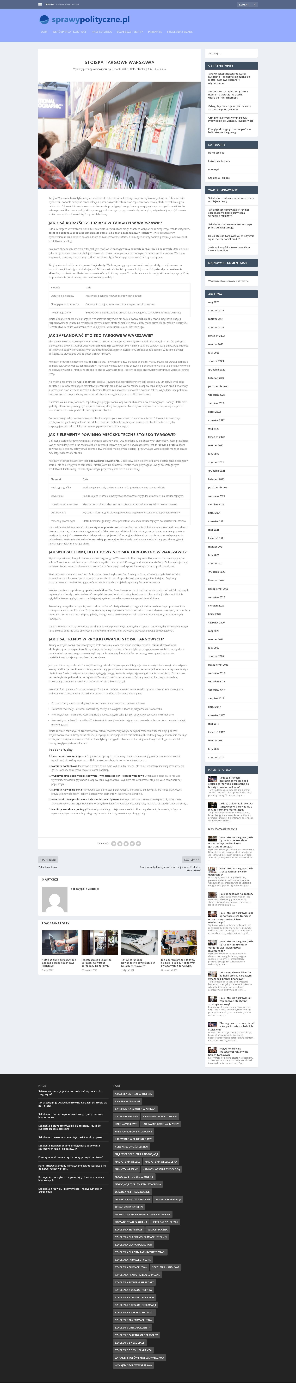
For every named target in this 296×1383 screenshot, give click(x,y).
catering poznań (126, 1116)
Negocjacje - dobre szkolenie (134, 1176)
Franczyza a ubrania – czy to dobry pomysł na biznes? (70, 1157)
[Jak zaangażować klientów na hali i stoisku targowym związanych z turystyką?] (179, 942)
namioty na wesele (127, 1161)
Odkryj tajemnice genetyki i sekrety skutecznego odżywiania (229, 107)
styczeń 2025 (216, 310)
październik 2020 (218, 588)
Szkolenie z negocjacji (130, 1342)
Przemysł (155, 32)
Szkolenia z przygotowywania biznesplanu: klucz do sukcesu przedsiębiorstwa (69, 1127)
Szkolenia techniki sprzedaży (134, 1282)
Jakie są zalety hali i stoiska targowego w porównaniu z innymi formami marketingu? (230, 806)
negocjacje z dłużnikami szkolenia (138, 1184)
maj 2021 (213, 529)
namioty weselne (126, 1169)
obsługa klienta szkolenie (132, 1191)
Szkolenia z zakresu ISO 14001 (134, 1312)
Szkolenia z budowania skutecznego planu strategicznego (230, 226)
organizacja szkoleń (129, 1207)
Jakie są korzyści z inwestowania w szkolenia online (229, 249)
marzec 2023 (215, 344)
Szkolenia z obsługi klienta (133, 1289)
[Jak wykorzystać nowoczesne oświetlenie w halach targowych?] (139, 942)
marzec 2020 (215, 639)
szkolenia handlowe (165, 1267)
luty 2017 (213, 749)
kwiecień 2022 (216, 437)
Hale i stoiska (102, 32)
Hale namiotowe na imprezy (68, 756)
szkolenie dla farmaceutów (133, 1320)
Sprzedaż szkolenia (165, 1222)
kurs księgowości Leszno (131, 1146)
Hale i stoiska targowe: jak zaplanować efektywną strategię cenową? (229, 1001)
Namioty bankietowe (64, 766)
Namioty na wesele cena (66, 789)
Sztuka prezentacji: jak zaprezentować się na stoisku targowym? (70, 1092)
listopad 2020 (216, 580)
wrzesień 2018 (216, 681)
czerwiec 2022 (216, 420)
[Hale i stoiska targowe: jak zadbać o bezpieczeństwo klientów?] (60, 942)
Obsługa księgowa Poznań (132, 1199)
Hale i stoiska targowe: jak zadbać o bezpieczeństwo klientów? (59, 962)
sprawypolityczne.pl (100, 69)
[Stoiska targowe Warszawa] (119, 135)
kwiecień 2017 (216, 732)
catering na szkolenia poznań (135, 1109)
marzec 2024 (215, 318)
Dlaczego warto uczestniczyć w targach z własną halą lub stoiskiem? (231, 1026)
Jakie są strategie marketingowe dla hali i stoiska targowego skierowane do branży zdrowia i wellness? (228, 782)
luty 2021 (213, 555)
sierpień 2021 (216, 504)
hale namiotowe (126, 1124)
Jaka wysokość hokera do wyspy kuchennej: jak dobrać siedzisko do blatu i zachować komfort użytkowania (229, 78)
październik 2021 (218, 487)
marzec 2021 (215, 546)
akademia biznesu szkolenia (133, 1093)
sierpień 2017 (216, 698)
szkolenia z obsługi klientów (134, 1297)
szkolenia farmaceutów (131, 1267)
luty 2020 (213, 647)
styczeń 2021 (216, 563)
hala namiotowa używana (160, 1116)
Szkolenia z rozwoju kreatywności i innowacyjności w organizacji (70, 1190)
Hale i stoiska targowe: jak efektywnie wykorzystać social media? (231, 237)
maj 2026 (213, 302)
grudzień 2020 (216, 571)
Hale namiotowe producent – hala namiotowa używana (85, 799)
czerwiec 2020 (216, 622)
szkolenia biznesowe (129, 1229)
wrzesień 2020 (216, 597)
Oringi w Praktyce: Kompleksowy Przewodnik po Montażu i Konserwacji (231, 119)
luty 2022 (213, 454)
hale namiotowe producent (133, 1131)
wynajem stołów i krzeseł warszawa (139, 1357)
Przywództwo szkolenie (131, 1222)
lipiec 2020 (214, 614)
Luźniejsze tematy (130, 32)
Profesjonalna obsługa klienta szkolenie (142, 1214)
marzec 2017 (215, 740)
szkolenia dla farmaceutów (133, 1244)
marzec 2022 (215, 445)
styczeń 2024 (216, 327)
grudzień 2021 (216, 470)
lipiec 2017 (214, 706)
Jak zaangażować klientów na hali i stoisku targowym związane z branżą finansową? (230, 975)
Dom (44, 32)
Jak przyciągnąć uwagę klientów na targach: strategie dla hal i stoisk (73, 1104)
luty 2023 (213, 352)
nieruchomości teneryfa (222, 828)
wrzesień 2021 (216, 496)
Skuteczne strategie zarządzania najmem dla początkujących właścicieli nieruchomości (228, 94)
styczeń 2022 (216, 462)
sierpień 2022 (216, 403)
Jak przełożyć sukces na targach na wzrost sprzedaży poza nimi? (97, 962)
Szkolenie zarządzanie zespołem (136, 1335)
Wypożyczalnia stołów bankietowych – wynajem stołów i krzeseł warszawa (97, 775)
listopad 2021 (216, 479)
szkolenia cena (157, 1229)
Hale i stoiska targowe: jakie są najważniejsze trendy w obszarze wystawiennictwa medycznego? (230, 917)
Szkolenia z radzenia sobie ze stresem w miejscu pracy (231, 199)
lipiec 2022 (214, 411)
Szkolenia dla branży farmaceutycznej (141, 1237)
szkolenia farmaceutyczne (133, 1259)
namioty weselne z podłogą (161, 1169)
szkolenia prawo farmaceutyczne (137, 1274)
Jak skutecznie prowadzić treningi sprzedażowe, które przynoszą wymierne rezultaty (228, 212)
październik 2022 (218, 386)
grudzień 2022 (216, 369)
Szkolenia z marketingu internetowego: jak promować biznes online (71, 1115)
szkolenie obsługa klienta (132, 1327)
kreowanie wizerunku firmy (133, 1139)
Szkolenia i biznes (180, 32)
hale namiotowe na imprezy (160, 1124)
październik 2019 (218, 664)
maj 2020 (213, 631)
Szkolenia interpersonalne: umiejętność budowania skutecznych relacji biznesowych (69, 1147)
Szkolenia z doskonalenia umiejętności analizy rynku (70, 1137)
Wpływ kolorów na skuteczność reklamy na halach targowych (228, 1051)
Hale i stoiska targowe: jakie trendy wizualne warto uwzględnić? (230, 871)
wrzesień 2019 (216, 673)
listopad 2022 (216, 378)
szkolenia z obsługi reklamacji (135, 1305)
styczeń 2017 (216, 757)
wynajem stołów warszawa (133, 1365)
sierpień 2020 (216, 605)
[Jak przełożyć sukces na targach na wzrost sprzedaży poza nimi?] (100, 942)
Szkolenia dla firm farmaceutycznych (140, 1252)
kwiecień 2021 (216, 538)
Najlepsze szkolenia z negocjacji (136, 1154)
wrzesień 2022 (216, 394)
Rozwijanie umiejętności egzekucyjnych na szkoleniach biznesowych (71, 1178)
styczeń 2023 (216, 361)
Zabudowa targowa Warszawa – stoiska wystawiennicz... (87, 4)
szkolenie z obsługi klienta (133, 1350)
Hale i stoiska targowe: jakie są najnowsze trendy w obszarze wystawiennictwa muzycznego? (230, 946)
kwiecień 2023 (216, 335)
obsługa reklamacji (168, 1199)
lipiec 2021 (214, 512)
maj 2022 (213, 428)
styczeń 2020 (216, 656)
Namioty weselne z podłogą (68, 809)
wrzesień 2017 (216, 690)
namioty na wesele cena (161, 1161)
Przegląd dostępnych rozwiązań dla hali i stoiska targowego (229, 131)
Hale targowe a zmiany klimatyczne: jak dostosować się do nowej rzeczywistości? (72, 1167)
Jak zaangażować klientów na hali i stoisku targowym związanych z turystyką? (178, 962)
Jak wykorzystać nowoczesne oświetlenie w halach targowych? (138, 962)
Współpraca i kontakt (70, 32)
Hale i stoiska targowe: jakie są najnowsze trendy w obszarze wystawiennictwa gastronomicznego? (230, 842)
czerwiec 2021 (216, 521)
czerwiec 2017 (216, 715)
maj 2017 (213, 723)
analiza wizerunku (127, 1101)
